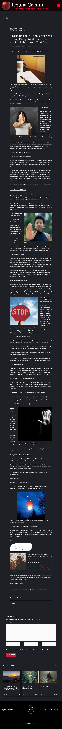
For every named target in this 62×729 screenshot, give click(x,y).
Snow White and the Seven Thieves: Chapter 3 (40, 568)
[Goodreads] (51, 710)
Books (31, 709)
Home (31, 705)
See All (57, 666)
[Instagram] (45, 710)
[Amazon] (57, 710)
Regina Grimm (27, 4)
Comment (9, 623)
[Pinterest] (54, 710)
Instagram (20, 589)
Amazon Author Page (42, 589)
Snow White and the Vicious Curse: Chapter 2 (40, 566)
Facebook (14, 589)
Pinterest (33, 589)
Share (50, 30)
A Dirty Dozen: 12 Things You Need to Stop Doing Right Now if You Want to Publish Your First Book (31, 39)
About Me (31, 711)
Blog (31, 713)
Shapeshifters (45, 686)
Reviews (31, 707)
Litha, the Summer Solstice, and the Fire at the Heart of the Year (12, 688)
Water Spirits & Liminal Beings (27, 687)
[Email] (60, 710)
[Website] (49, 644)
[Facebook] (48, 710)
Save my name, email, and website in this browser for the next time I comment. (28, 649)
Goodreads (27, 589)
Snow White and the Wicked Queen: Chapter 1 (40, 564)
